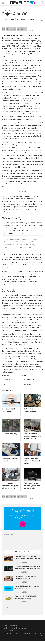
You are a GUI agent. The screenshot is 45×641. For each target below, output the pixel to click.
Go (22, 524)
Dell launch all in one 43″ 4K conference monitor (25, 578)
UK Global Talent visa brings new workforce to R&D (27, 588)
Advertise (18, 633)
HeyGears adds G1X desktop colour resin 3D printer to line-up (27, 558)
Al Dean (31, 19)
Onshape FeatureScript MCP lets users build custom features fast (27, 568)
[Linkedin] (11, 29)
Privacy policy (38, 636)
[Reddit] (18, 29)
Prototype (6, 10)
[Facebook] (3, 29)
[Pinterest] (14, 29)
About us (8, 633)
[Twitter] (7, 29)
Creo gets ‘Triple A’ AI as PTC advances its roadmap (26, 597)
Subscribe (27, 633)
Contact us (37, 633)
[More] (25, 29)
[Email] (22, 29)
